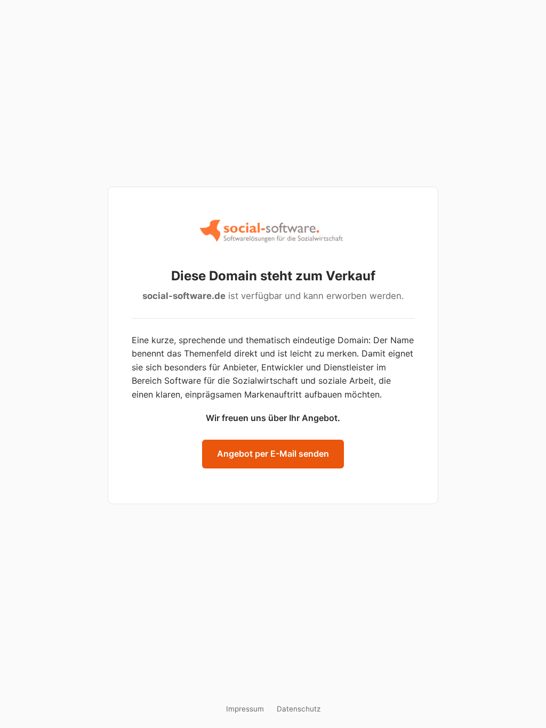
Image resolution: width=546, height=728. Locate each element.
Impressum (245, 709)
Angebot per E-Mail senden (273, 453)
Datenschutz (298, 709)
